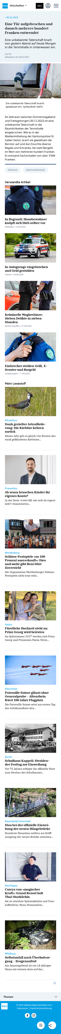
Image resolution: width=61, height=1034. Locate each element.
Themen (8, 996)
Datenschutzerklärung (41, 1008)
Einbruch (12, 170)
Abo (39, 5)
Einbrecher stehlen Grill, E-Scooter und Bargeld (26, 368)
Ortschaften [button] (17, 5)
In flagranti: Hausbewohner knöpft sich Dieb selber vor (26, 221)
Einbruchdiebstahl (35, 170)
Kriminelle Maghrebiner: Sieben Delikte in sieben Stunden (24, 318)
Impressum (22, 1008)
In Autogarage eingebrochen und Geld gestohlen (26, 269)
